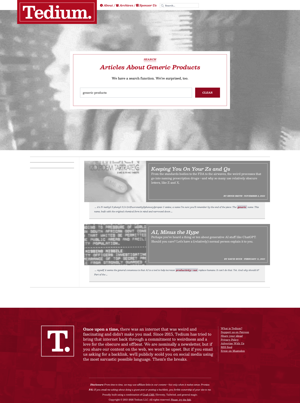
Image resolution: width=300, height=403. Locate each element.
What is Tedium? (231, 328)
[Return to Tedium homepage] (57, 12)
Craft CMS (148, 394)
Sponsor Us (148, 5)
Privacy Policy (230, 339)
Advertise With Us (232, 343)
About (108, 5)
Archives (126, 5)
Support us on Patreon (235, 332)
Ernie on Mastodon (233, 351)
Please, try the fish (181, 399)
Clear (207, 92)
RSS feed (226, 347)
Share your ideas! (232, 336)
